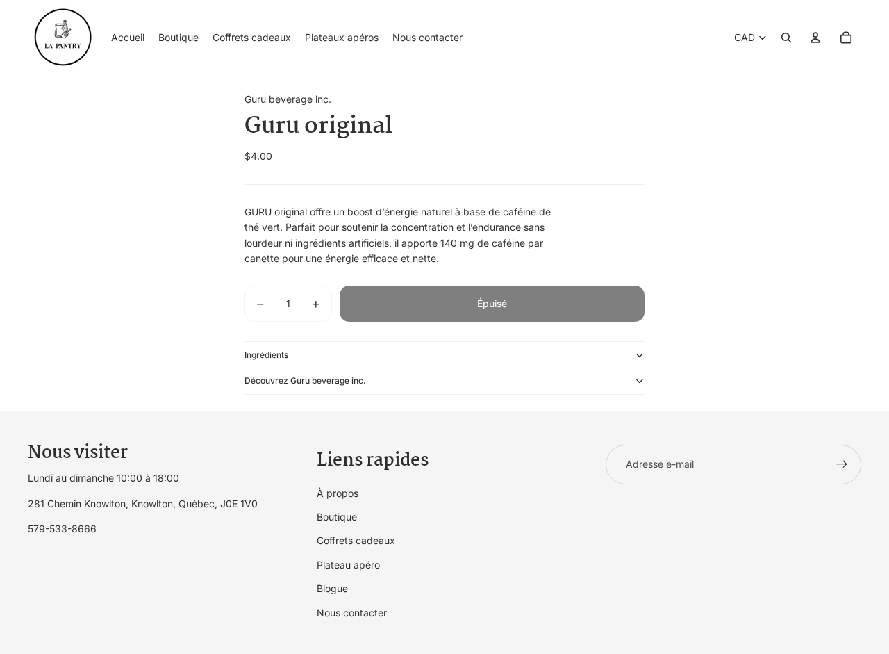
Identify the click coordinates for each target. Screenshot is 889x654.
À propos (337, 493)
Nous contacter (352, 613)
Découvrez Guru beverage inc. (305, 380)
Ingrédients (266, 355)
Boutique (337, 517)
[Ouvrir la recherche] (786, 37)
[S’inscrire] (842, 464)
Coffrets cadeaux (356, 540)
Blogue (332, 588)
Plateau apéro (348, 565)
